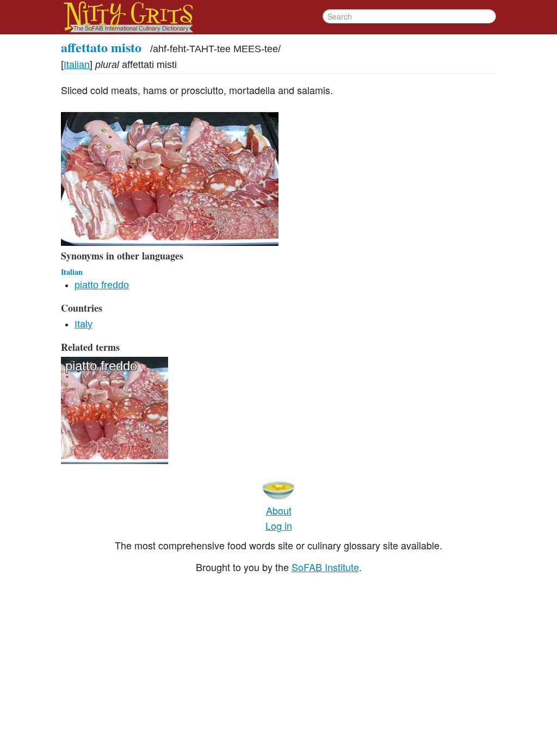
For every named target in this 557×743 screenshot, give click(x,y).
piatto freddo (102, 285)
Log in (278, 525)
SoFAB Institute (325, 567)
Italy (83, 324)
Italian (77, 64)
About (279, 510)
